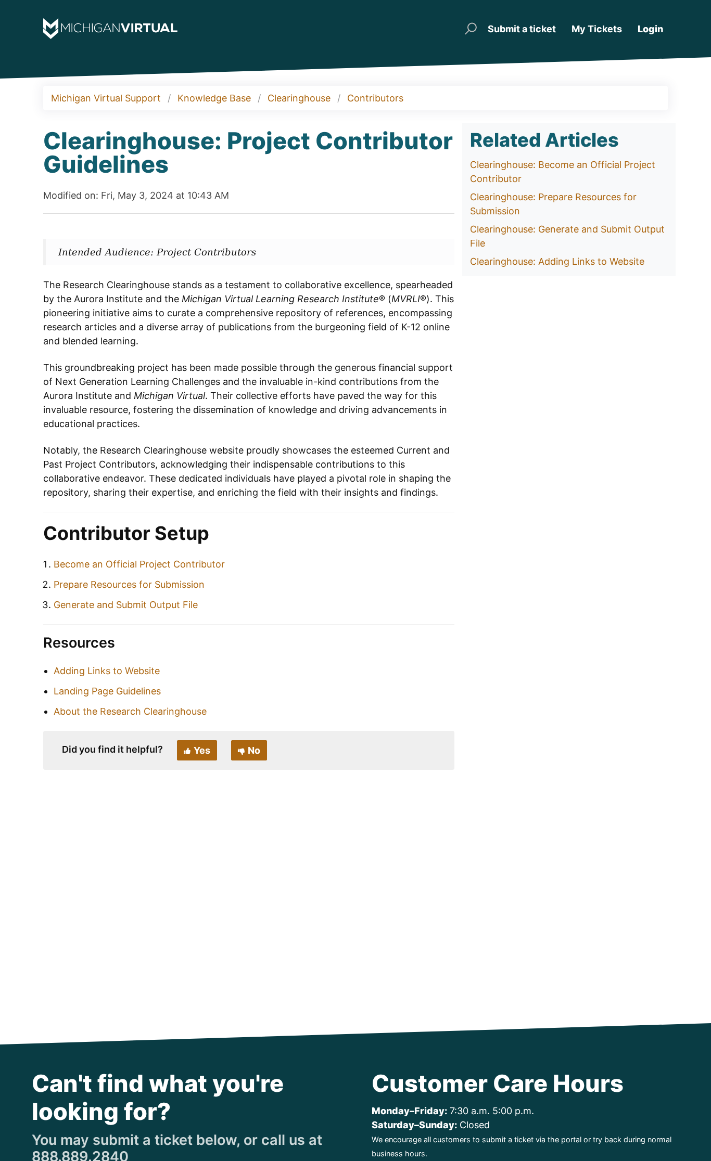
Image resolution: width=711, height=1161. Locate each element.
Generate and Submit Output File (126, 604)
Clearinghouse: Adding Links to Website (557, 261)
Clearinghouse (299, 98)
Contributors (375, 98)
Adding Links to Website (107, 670)
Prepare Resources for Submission (129, 584)
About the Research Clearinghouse (130, 711)
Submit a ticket (522, 28)
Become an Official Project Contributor (139, 564)
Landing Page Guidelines (107, 691)
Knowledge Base (214, 98)
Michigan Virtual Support (106, 98)
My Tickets (597, 28)
